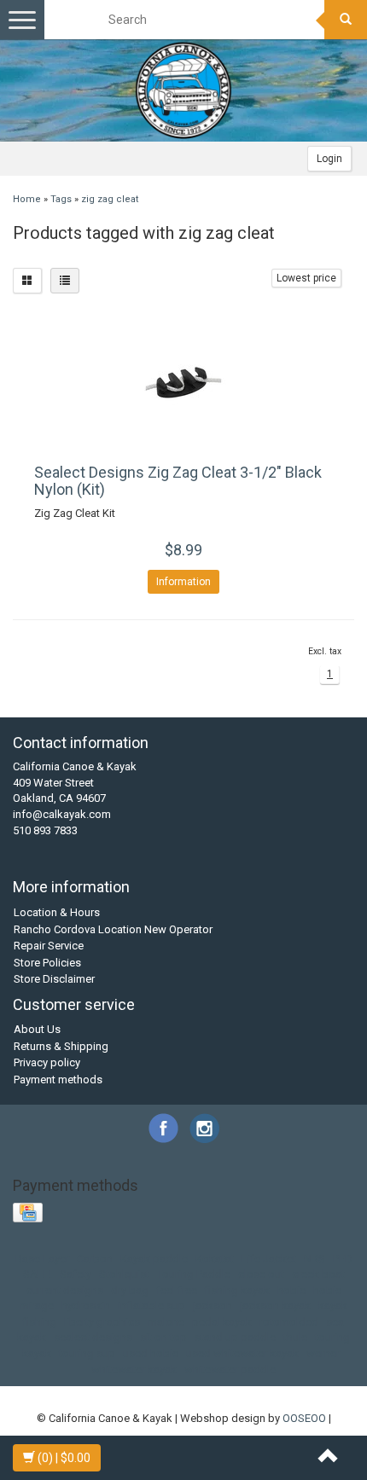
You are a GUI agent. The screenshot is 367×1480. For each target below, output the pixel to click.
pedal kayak (222, 1321)
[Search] (345, 19)
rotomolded (288, 1321)
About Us (37, 1029)
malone (166, 1321)
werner (323, 1353)
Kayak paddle (154, 1258)
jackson (212, 1305)
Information (183, 582)
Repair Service (49, 945)
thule (295, 1337)
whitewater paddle (230, 1369)
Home (27, 199)
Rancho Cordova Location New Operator (113, 929)
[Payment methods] (29, 1213)
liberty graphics (102, 1321)
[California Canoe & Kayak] (183, 90)
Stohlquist (124, 1274)
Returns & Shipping (61, 1046)
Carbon (95, 1258)
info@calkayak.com (62, 814)
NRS (314, 1258)
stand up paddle (235, 1337)
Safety (75, 1274)
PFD (342, 1258)
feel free (176, 1290)
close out (261, 1274)
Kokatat (214, 1258)
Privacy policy (47, 1062)
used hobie (150, 1353)
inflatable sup (151, 1305)
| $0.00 (64, 1458)
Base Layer (42, 1258)
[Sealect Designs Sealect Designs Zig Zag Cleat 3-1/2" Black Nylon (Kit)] (183, 383)
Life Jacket (269, 1258)
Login (329, 159)
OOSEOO (304, 1418)
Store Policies (47, 962)
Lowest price (306, 278)
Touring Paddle (193, 1274)
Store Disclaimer (54, 978)
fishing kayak (237, 1290)
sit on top (163, 1337)
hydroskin (85, 1305)
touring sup (87, 1353)
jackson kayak (275, 1305)
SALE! (37, 1274)
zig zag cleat (109, 199)
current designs (64, 1290)
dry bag (130, 1290)
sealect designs (93, 1337)
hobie (291, 1290)
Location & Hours (57, 912)
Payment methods (58, 1079)
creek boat (318, 1274)
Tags (61, 199)
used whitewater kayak (242, 1353)
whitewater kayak (134, 1369)
